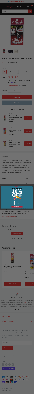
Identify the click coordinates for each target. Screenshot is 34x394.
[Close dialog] (32, 186)
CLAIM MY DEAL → (17, 206)
